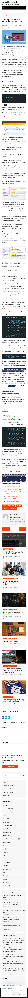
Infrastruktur (6, 842)
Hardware (5, 835)
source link (13, 508)
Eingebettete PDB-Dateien (12, 499)
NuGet (5, 508)
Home (4, 782)
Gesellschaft (13, 609)
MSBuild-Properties (10, 496)
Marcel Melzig (6, 25)
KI (11, 549)
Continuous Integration (9, 812)
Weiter (21, 529)
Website (4, 749)
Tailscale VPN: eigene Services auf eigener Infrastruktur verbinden (12, 918)
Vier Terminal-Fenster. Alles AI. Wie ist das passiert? (14, 911)
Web (4, 882)
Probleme (5, 862)
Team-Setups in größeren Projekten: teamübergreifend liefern (12, 582)
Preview (5, 859)
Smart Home (6, 869)
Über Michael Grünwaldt (9, 789)
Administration (6, 805)
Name (3, 736)
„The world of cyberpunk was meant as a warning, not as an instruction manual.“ (13, 670)
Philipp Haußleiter (9, 556)
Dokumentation (7, 822)
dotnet (19, 505)
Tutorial (5, 879)
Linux (4, 852)
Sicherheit (5, 865)
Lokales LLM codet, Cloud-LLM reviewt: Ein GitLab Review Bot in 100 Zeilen (13, 903)
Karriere (5, 845)
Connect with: (5, 715)
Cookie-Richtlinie (15, 992)
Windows (5, 886)
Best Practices (7, 578)
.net (5, 505)
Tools (4, 875)
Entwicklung (5, 27)
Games (5, 828)
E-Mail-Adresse (6, 742)
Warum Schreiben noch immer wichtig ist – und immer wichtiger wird (13, 963)
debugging (11, 505)
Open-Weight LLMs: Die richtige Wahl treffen (12, 896)
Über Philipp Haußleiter (9, 792)
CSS (4, 815)
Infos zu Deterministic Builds (13, 489)
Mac (4, 855)
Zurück (6, 529)
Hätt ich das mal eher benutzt (15, 27)
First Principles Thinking (10, 641)
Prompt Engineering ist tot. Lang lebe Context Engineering (13, 942)
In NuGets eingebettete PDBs (13, 501)
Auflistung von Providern (12, 486)
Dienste (5, 818)
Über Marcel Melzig (8, 785)
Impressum (6, 795)
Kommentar (5, 727)
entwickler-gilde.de (10, 2)
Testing (5, 872)
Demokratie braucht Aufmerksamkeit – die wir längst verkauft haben (13, 956)
